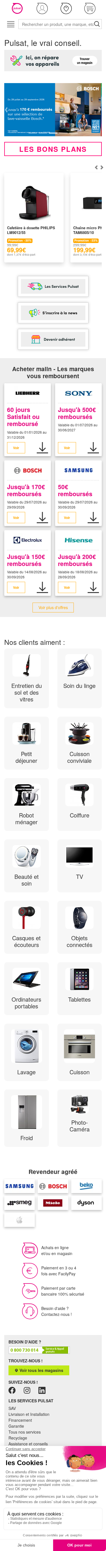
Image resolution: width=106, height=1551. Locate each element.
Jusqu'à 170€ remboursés (26, 490)
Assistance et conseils (28, 1444)
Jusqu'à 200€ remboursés (77, 560)
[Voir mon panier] (90, 8)
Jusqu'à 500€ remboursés (77, 413)
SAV (12, 1408)
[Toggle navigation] (10, 24)
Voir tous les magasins (40, 1370)
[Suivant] (96, 167)
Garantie (16, 1426)
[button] (42, 8)
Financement (20, 1420)
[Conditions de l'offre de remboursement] (42, 447)
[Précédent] (102, 167)
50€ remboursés (75, 490)
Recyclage (17, 1438)
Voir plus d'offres (53, 607)
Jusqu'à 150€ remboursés (26, 560)
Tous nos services (24, 1432)
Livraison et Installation (28, 1414)
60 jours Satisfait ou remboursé (23, 416)
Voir (16, 447)
